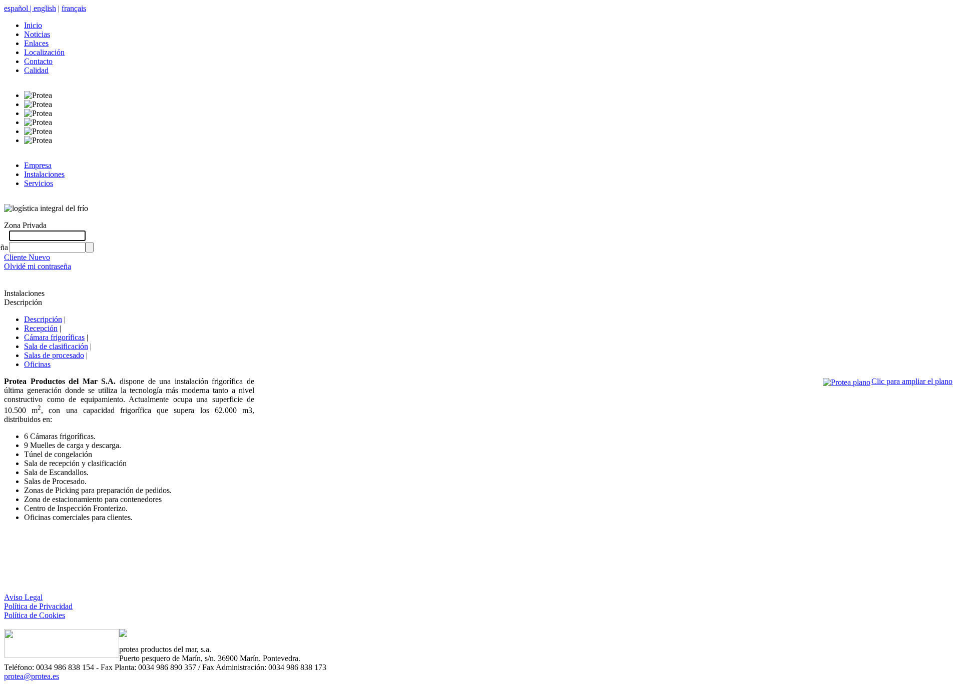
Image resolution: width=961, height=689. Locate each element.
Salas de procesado (54, 355)
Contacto (38, 61)
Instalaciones (44, 174)
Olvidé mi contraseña (37, 266)
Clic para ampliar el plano (911, 381)
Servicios (38, 183)
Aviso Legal (23, 597)
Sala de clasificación (56, 346)
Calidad (36, 70)
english (45, 8)
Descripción (43, 319)
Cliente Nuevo (27, 257)
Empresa (38, 165)
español (19, 8)
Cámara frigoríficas (54, 337)
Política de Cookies (34, 615)
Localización (44, 52)
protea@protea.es (31, 676)
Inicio (33, 25)
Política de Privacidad (38, 606)
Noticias (37, 34)
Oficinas (37, 364)
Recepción (41, 328)
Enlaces (36, 43)
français (74, 8)
